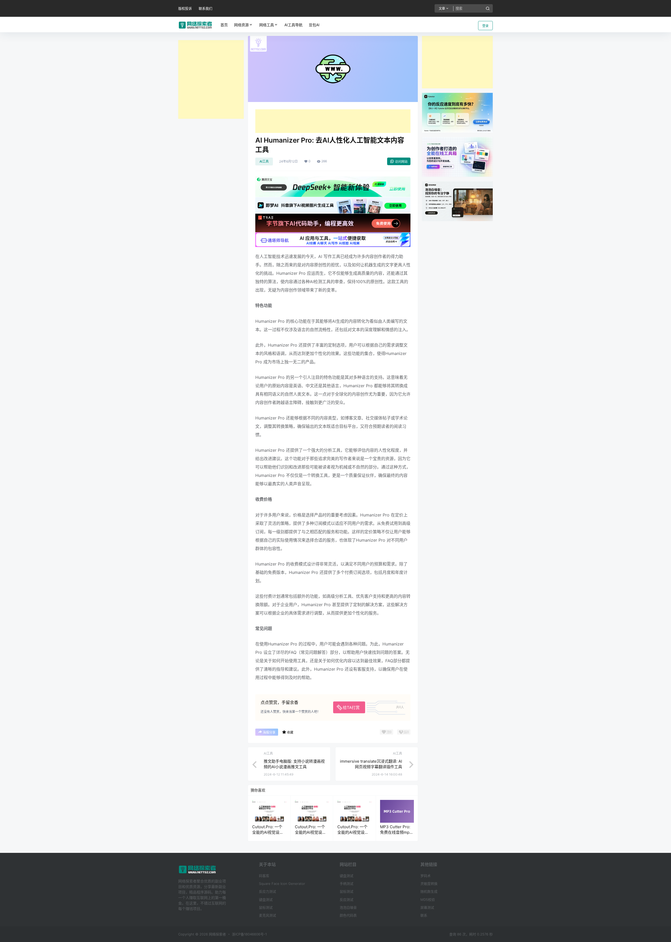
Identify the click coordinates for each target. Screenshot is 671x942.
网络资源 (241, 25)
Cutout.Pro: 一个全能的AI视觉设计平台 (267, 832)
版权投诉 (185, 8)
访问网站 (401, 162)
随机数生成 (428, 891)
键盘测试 (266, 899)
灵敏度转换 (428, 883)
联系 (423, 915)
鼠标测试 (266, 907)
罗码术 (425, 876)
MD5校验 (427, 899)
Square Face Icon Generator (282, 883)
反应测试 (346, 899)
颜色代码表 (348, 915)
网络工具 (266, 25)
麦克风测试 (267, 915)
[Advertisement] (211, 79)
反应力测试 (267, 891)
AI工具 (264, 161)
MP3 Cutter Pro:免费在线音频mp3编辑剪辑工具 (396, 832)
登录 (485, 26)
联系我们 (205, 8)
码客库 (264, 876)
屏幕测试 (427, 907)
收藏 (290, 732)
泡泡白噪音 (348, 907)
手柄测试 (346, 883)
